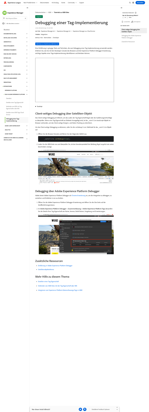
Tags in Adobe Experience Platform (15, 94)
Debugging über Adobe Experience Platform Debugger (131, 37)
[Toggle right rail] (121, 8)
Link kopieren (137, 21)
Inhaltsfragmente (9, 46)
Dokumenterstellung (10, 33)
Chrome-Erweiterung (78, 195)
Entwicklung (7, 58)
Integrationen (8, 86)
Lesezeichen (127, 21)
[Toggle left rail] (27, 8)
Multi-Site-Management (10, 78)
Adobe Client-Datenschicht (12, 126)
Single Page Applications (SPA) (12, 74)
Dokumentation (40, 12)
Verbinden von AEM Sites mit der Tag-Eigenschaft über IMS (57, 286)
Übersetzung (7, 82)
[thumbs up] (80, 409)
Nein (130, 17)
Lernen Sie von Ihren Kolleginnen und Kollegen (13, 139)
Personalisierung (9, 62)
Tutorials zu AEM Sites (61, 12)
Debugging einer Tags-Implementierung (13, 120)
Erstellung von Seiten (10, 38)
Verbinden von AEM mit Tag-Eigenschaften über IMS (14, 107)
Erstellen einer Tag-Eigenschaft (48, 281)
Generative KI (7, 42)
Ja (125, 17)
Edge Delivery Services (10, 54)
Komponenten (8, 66)
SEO (5, 70)
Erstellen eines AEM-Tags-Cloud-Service (15, 114)
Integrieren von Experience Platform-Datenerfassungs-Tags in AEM (60, 290)
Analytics (7, 130)
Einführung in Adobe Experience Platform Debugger (55, 266)
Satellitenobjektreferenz (46, 269)
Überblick (7, 30)
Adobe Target (9, 134)
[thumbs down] (84, 409)
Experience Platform (11, 90)
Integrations (44, 34)
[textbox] (14, 18)
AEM (49, 12)
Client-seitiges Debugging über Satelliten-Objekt (131, 31)
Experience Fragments (10, 50)
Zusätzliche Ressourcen (128, 42)
